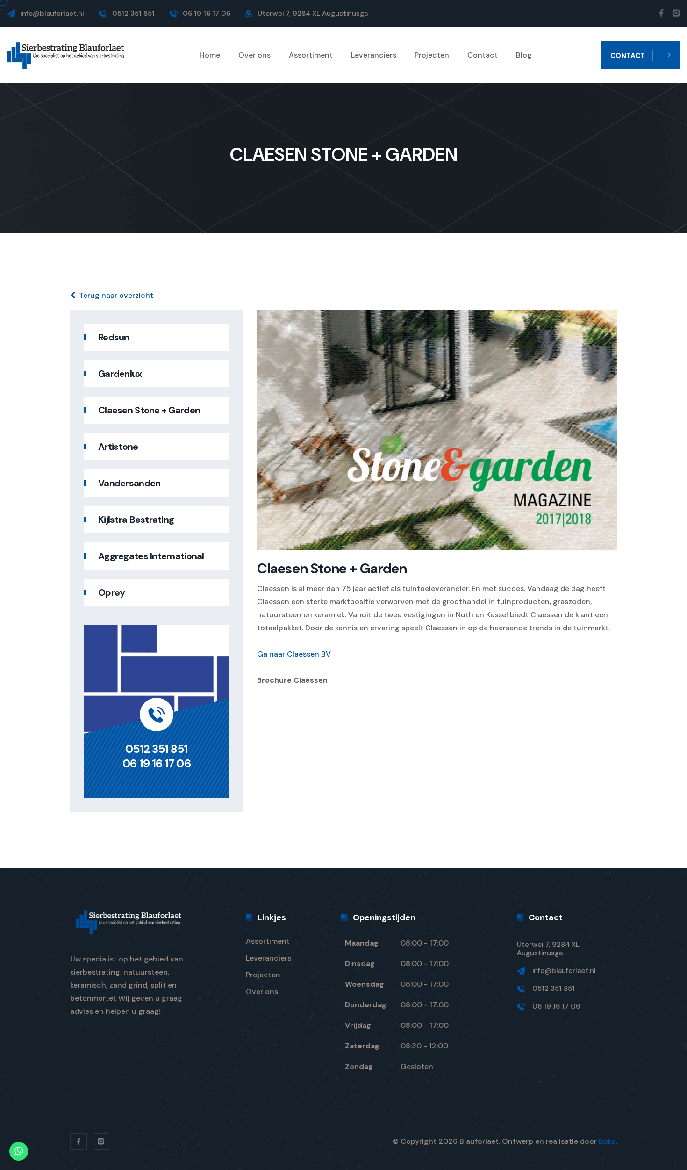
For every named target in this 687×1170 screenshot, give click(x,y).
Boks (607, 1141)
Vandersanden (129, 483)
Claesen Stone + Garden (149, 410)
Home (210, 55)
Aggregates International (151, 556)
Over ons (254, 55)
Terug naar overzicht (116, 295)
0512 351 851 (156, 749)
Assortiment (311, 55)
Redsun (113, 337)
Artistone (118, 447)
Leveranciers (373, 55)
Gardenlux (120, 374)
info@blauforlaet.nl (52, 13)
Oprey (111, 592)
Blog (524, 55)
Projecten (432, 55)
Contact (482, 55)
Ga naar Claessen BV (294, 654)
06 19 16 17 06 (156, 763)
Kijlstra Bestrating (136, 519)
